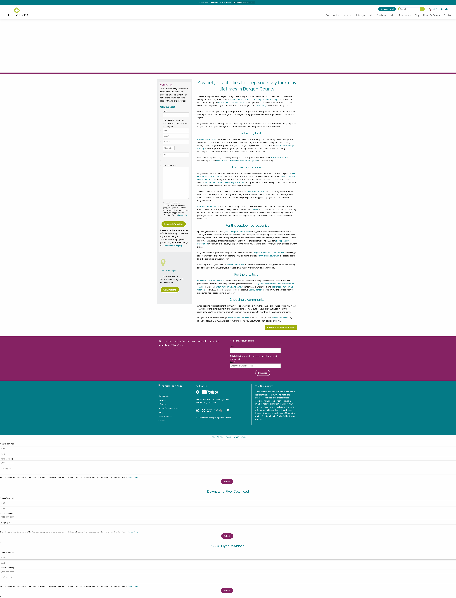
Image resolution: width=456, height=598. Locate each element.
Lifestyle (361, 15)
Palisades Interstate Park (208, 206)
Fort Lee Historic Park (206, 139)
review (255, 209)
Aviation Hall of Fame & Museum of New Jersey (237, 160)
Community (332, 15)
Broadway (261, 105)
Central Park (251, 99)
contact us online (279, 317)
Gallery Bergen (255, 289)
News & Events (431, 15)
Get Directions (169, 289)
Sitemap (228, 418)
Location (347, 15)
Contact (448, 15)
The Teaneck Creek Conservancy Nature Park (225, 182)
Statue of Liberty (237, 99)
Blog (416, 15)
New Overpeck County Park (237, 231)
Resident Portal (387, 9)
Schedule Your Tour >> (244, 2)
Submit (227, 481)
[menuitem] (387, 9)
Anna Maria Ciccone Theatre (209, 280)
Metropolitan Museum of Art (231, 102)
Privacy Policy (183, 215)
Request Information (173, 224)
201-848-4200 (442, 9)
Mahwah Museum (279, 157)
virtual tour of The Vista (238, 317)
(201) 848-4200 (168, 106)
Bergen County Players (265, 283)
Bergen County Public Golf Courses (268, 252)
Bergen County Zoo (235, 264)
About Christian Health (382, 15)
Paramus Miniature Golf (268, 255)
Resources (405, 15)
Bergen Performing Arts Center (228, 287)
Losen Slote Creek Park (256, 191)
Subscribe (262, 373)
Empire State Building (267, 99)
